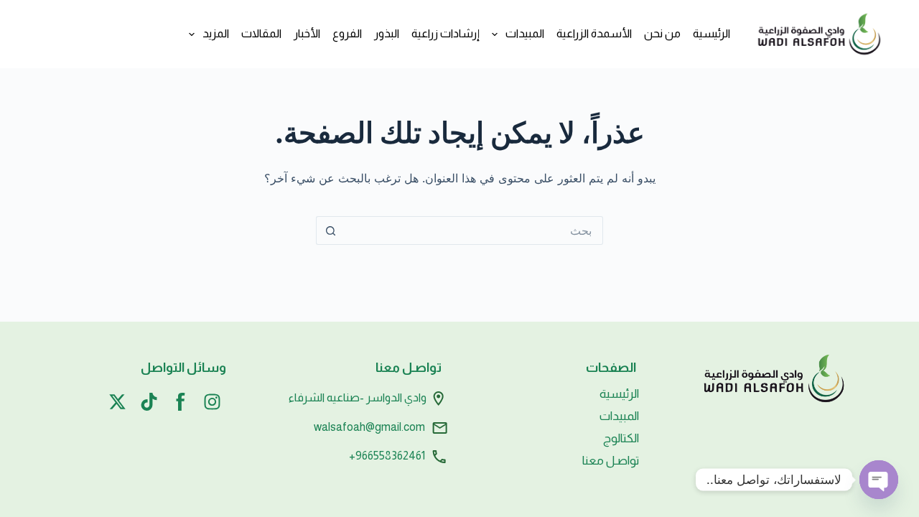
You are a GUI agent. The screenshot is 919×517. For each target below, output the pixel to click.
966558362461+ (387, 456)
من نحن (662, 33)
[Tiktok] (149, 402)
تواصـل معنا (610, 460)
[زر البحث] (330, 230)
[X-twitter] (117, 402)
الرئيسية (711, 33)
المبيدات (524, 33)
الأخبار (307, 33)
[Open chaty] (878, 479)
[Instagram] (212, 402)
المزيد (215, 33)
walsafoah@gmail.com (369, 426)
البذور (386, 33)
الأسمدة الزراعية (594, 33)
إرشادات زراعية (445, 33)
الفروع (347, 33)
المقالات (261, 33)
